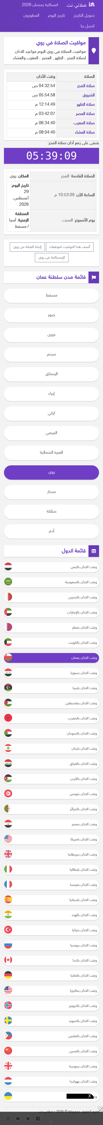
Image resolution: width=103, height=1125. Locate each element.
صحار (51, 492)
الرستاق (51, 374)
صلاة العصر (85, 114)
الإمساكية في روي (51, 257)
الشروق (89, 95)
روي (51, 472)
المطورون (31, 15)
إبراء (51, 393)
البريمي (51, 433)
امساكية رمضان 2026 (40, 5)
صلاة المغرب (84, 123)
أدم (51, 531)
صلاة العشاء (85, 132)
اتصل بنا (88, 26)
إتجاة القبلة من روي (27, 247)
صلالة (52, 511)
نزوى (51, 334)
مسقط (51, 295)
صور (51, 315)
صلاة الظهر (86, 104)
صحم (51, 354)
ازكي (51, 413)
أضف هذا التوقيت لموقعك (69, 247)
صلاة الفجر (86, 86)
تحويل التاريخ (84, 15)
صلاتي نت (77, 5)
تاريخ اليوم (56, 15)
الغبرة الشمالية (51, 452)
